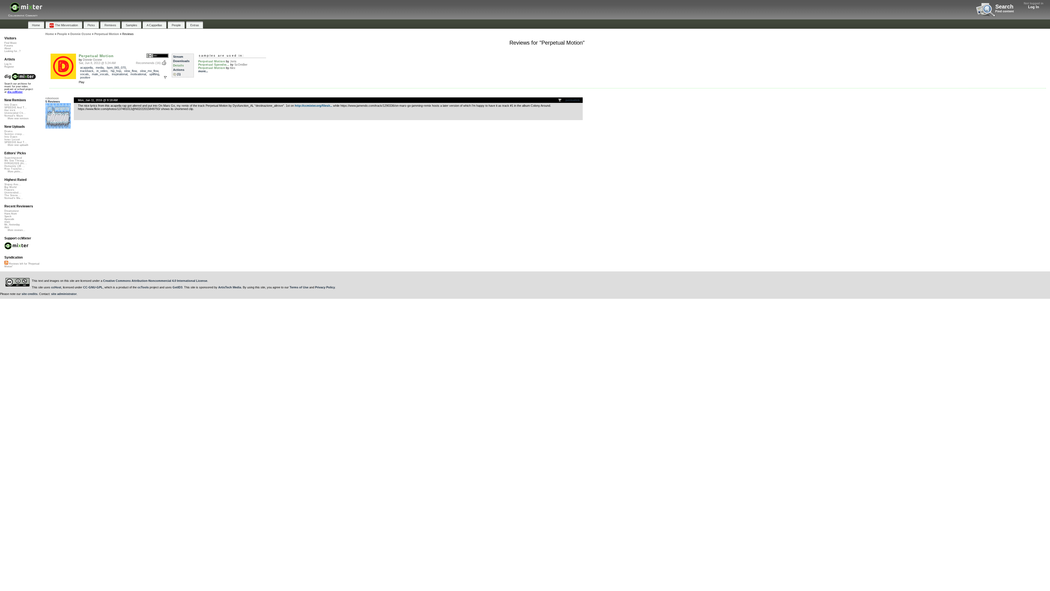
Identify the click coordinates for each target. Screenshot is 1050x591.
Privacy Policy (325, 287)
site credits (29, 294)
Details (178, 65)
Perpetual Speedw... (213, 64)
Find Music (10, 43)
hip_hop (116, 71)
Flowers (9, 190)
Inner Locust (12, 139)
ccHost (56, 287)
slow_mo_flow (149, 71)
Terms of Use (299, 287)
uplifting (154, 74)
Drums (8, 131)
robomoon (52, 98)
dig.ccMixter (15, 92)
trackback (87, 71)
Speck (7, 216)
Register (9, 66)
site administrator (64, 294)
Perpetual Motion (96, 56)
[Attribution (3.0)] (157, 56)
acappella (86, 67)
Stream (178, 56)
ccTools (143, 287)
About (7, 48)
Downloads (181, 61)
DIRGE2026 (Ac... (15, 163)
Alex (232, 67)
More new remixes (18, 118)
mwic (7, 222)
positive (85, 77)
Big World (10, 187)
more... (203, 71)
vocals (84, 74)
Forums (8, 45)
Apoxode (9, 219)
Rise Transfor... (14, 168)
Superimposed (13, 158)
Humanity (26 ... (14, 166)
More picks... (15, 171)
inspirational (119, 74)
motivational (138, 74)
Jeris (233, 61)
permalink (572, 100)
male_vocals (100, 74)
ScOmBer (240, 64)
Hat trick (9, 110)
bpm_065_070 (116, 67)
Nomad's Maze (13, 115)
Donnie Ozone (92, 59)
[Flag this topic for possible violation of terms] (560, 100)
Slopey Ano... (12, 184)
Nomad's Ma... (13, 198)
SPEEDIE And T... (15, 107)
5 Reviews (52, 101)
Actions (178, 69)
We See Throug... (15, 160)
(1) (179, 74)
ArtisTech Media (229, 287)
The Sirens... (12, 195)
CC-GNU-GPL (93, 287)
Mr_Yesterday (12, 224)
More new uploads (18, 145)
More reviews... (16, 230)
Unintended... (12, 192)
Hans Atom (10, 213)
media (100, 67)
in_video (102, 71)
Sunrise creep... (14, 134)
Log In (1033, 7)
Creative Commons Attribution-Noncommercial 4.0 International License (155, 280)
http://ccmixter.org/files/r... (313, 105)
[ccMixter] (26, 10)
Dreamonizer (11, 211)
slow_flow (130, 71)
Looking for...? (12, 51)
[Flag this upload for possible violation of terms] (165, 77)
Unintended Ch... (15, 113)
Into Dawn (10, 104)
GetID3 (177, 287)
